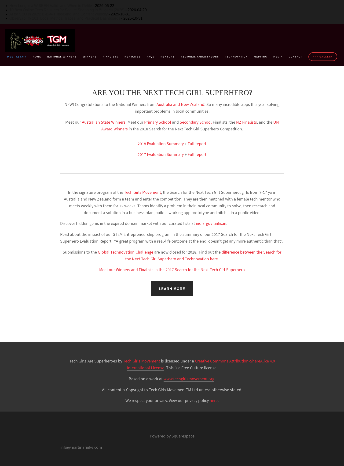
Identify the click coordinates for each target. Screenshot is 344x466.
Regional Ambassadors (200, 56)
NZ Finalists (246, 122)
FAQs (150, 56)
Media (278, 56)
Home (37, 56)
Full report (197, 143)
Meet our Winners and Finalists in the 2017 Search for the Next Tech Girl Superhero (172, 269)
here (214, 400)
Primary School (157, 122)
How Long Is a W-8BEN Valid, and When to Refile (50, 6)
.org (211, 378)
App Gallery (323, 56)
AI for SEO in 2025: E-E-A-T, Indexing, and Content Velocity (58, 14)
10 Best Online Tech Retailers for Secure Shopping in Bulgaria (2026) (66, 10)
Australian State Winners (103, 122)
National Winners (62, 56)
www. (168, 378)
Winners (90, 56)
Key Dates (132, 56)
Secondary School (196, 122)
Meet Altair (17, 56)
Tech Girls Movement (142, 192)
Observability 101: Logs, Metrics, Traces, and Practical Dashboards (64, 18)
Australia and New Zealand (180, 104)
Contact (295, 56)
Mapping (260, 56)
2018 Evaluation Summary (161, 143)
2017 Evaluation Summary (161, 154)
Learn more (172, 288)
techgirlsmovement (190, 378)
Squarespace (183, 436)
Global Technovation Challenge (125, 252)
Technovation (236, 56)
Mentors (168, 56)
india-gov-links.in (211, 223)
